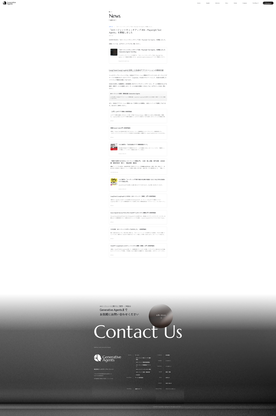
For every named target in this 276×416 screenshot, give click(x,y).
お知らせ (111, 26)
